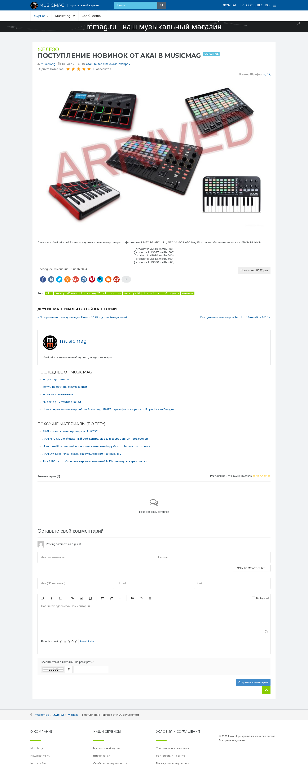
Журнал (230, 5)
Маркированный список (102, 598)
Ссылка (72, 598)
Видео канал (101, 755)
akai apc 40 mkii (66, 293)
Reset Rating (87, 641)
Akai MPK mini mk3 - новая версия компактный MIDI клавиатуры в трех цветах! (95, 461)
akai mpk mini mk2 (155, 293)
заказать (187, 293)
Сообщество (258, 5)
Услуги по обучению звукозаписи (65, 386)
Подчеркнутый (60, 598)
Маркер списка (120, 598)
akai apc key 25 (90, 293)
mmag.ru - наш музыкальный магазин (154, 27)
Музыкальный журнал (107, 748)
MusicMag (36, 748)
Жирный (42, 598)
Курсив (51, 598)
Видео (90, 598)
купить (174, 293)
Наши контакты (40, 755)
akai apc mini (112, 293)
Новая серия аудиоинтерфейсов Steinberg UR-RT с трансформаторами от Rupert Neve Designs (108, 409)
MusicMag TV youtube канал (62, 401)
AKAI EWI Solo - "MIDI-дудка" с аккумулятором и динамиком (82, 453)
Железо (48, 49)
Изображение (81, 598)
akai (49, 293)
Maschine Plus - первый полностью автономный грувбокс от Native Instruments (96, 446)
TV (242, 5)
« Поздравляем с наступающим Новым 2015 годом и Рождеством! (82, 317)
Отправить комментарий (253, 682)
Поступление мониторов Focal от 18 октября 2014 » (235, 317)
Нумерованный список (111, 598)
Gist (150, 598)
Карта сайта (38, 763)
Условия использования (172, 748)
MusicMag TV (65, 16)
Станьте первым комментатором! (108, 64)
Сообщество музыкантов (110, 763)
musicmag (48, 64)
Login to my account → (252, 568)
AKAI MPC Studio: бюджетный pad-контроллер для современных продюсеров (95, 438)
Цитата (132, 598)
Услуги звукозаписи (56, 379)
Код (141, 598)
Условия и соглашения (58, 394)
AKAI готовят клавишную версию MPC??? (70, 431)
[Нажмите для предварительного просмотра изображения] (154, 157)
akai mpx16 (132, 293)
